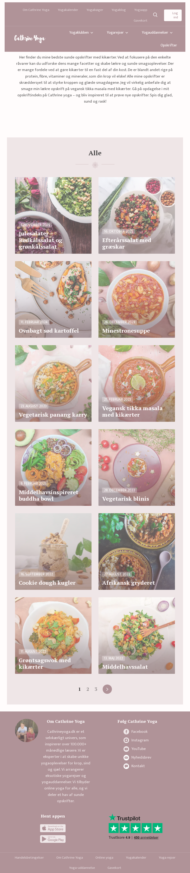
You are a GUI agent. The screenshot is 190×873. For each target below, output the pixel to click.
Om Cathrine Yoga (36, 10)
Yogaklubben (79, 32)
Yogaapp (140, 10)
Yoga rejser (167, 857)
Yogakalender (68, 10)
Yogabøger (94, 10)
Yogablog (118, 10)
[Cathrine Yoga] (29, 39)
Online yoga (104, 857)
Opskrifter (169, 45)
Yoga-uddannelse (82, 868)
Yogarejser (115, 32)
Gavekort (140, 20)
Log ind (175, 15)
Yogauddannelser (155, 32)
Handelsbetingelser (29, 857)
